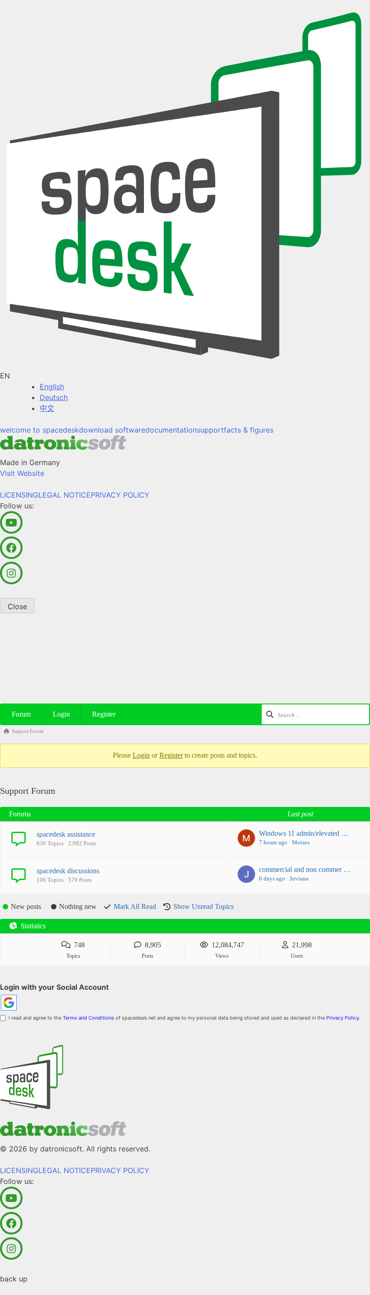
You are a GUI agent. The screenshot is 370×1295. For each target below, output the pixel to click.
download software (112, 429)
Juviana (299, 878)
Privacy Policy (342, 1018)
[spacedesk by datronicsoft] (185, 185)
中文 (47, 408)
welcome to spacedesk (39, 429)
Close (17, 606)
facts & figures (248, 429)
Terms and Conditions (88, 1018)
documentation (171, 429)
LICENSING (19, 494)
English (52, 386)
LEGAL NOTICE (64, 494)
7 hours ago (273, 842)
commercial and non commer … (305, 869)
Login (61, 714)
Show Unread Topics (203, 906)
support (210, 429)
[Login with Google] (9, 1003)
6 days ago (272, 878)
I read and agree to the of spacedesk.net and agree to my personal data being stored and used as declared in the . (183, 1018)
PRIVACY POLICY (120, 494)
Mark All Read (135, 906)
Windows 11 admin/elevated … (303, 833)
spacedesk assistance (66, 834)
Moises (301, 842)
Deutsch (54, 397)
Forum (21, 714)
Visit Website (22, 473)
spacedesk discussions (68, 871)
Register (104, 714)
